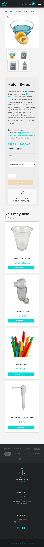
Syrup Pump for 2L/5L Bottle (22, 418)
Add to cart (20, 182)
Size (10, 155)
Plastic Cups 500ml (22, 258)
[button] (22, 3)
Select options (21, 268)
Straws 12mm (22, 364)
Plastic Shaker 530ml (22, 311)
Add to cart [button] (21, 321)
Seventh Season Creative (26, 543)
